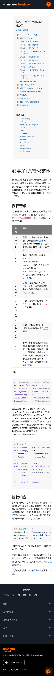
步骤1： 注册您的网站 (30, 45)
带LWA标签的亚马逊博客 (29, 125)
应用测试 (23, 139)
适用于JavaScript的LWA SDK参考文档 (33, 77)
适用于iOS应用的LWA (27, 85)
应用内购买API (25, 148)
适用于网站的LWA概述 (30, 41)
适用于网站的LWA (26, 38)
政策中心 (23, 145)
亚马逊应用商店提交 (27, 136)
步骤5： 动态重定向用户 (31, 60)
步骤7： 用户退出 (29, 67)
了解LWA (23, 95)
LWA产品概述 (25, 119)
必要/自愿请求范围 (29, 81)
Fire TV (22, 128)
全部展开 (25, 30)
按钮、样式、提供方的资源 (29, 102)
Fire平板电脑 (24, 133)
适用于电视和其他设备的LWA (30, 92)
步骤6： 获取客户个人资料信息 (33, 63)
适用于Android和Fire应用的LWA (31, 88)
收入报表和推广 (25, 142)
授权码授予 (31, 570)
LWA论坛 (23, 122)
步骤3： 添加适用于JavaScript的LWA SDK (34, 52)
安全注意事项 (25, 98)
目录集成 (23, 130)
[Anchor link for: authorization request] (28, 205)
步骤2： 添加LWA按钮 (30, 48)
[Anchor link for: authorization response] (28, 497)
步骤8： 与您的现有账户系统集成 (33, 71)
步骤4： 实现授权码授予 (31, 57)
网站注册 (39, 240)
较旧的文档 (24, 105)
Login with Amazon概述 (28, 35)
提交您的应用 (25, 151)
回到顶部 (27, 590)
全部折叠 (18, 30)
